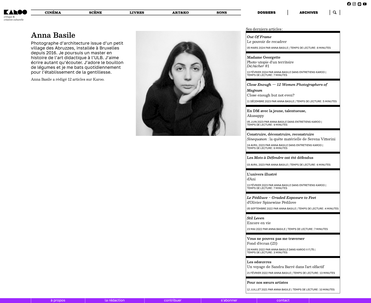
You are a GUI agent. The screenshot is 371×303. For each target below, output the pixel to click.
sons (222, 12)
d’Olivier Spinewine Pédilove (271, 202)
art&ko (180, 12)
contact (283, 300)
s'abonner (229, 300)
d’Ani (251, 179)
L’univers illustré (262, 174)
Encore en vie (259, 223)
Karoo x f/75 (305, 249)
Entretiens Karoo (312, 72)
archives (309, 12)
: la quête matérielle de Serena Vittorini (291, 139)
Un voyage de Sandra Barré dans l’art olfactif (285, 267)
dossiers (267, 12)
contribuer (172, 300)
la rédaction (115, 300)
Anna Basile (279, 47)
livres (137, 12)
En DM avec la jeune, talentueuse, (276, 110)
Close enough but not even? (270, 95)
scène (95, 12)
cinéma (53, 12)
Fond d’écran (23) (262, 243)
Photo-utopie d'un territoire (270, 62)
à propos (58, 300)
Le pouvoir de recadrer (267, 41)
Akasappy (255, 115)
